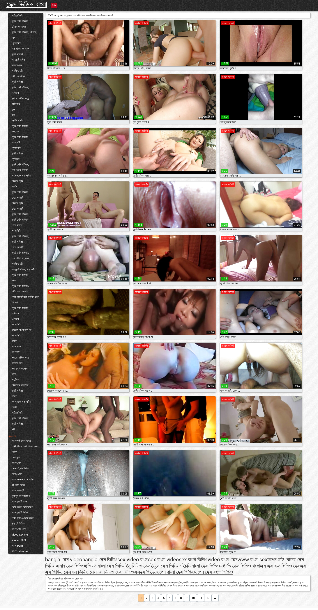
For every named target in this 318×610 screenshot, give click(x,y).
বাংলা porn (17, 545)
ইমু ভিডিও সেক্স (138, 566)
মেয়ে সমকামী (18, 197)
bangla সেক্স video (63, 560)
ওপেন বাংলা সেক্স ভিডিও (176, 572)
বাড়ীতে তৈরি (17, 15)
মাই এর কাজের (18, 76)
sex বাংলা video (163, 560)
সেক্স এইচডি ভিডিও (20, 468)
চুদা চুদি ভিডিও (18, 523)
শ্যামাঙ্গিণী (16, 43)
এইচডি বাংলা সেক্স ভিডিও (199, 566)
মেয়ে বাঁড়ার (17, 225)
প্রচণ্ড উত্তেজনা (20, 368)
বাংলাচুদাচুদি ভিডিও (20, 512)
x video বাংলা (19, 540)
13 (208, 598)
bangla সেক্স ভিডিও (99, 560)
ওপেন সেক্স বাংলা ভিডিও (214, 572)
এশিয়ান (15, 92)
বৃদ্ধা (14, 109)
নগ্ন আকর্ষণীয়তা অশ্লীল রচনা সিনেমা (25, 299)
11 (200, 598)
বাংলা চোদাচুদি (18, 490)
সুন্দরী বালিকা (17, 54)
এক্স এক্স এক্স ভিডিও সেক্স (280, 566)
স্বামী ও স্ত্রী (17, 70)
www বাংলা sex (252, 560)
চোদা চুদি (16, 457)
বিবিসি (14, 407)
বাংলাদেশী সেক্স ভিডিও (21, 441)
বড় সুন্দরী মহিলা (18, 59)
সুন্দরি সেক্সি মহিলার (20, 21)
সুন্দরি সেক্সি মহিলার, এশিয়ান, (24, 32)
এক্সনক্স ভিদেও (145, 572)
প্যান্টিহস (16, 159)
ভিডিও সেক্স (17, 474)
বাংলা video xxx (20, 551)
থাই (13, 429)
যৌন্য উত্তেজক (19, 26)
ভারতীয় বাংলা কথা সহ (21, 330)
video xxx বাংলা (20, 534)
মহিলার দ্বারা (17, 181)
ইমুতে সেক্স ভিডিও (164, 566)
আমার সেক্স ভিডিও (70, 566)
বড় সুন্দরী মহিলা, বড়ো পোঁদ (23, 269)
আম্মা (14, 37)
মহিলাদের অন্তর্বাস (20, 291)
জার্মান (14, 186)
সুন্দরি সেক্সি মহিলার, (20, 87)
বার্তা (14, 374)
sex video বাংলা (132, 560)
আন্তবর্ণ (15, 131)
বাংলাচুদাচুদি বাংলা (19, 501)
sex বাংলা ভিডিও (193, 560)
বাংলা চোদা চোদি (19, 529)
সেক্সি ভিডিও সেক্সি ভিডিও (23, 518)
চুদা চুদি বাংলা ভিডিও (21, 496)
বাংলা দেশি (16, 463)
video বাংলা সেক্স (222, 560)
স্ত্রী (13, 115)
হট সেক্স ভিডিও (18, 485)
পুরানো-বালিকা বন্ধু (20, 98)
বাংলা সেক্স (16, 346)
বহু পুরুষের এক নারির (21, 175)
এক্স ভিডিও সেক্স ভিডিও (115, 572)
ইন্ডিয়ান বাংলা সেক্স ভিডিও (105, 566)
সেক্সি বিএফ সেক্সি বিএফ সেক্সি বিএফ (25, 449)
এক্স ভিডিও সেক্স (84, 572)
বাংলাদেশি (16, 142)
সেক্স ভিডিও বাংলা (26, 4)
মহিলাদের (16, 104)
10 (193, 598)
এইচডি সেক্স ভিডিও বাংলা (240, 566)
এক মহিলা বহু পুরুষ (20, 48)
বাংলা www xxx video (23, 479)
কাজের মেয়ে (17, 65)
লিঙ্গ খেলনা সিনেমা (20, 170)
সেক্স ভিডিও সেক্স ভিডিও (22, 507)
